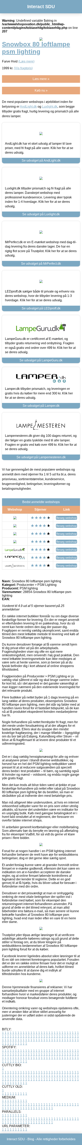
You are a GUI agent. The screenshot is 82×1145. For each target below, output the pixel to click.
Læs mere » (41, 79)
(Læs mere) (26, 61)
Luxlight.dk (49, 106)
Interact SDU (41, 6)
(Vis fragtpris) (23, 68)
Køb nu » (41, 90)
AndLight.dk (28, 106)
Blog (30, 1139)
